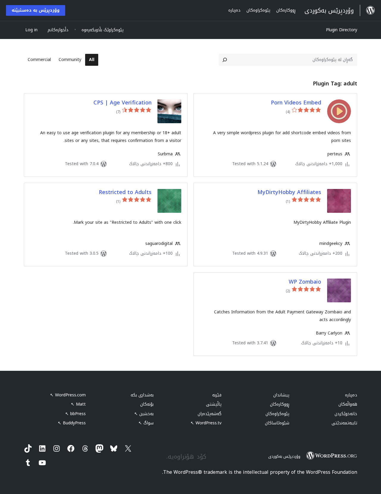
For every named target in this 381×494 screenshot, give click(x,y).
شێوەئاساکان (277, 423)
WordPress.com (68, 395)
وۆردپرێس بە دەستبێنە (36, 10)
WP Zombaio (305, 282)
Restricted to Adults (125, 192)
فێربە (216, 395)
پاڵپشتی (213, 404)
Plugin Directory (341, 30)
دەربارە (351, 395)
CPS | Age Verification (122, 102)
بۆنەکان (147, 404)
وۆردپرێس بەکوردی (284, 456)
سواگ (146, 423)
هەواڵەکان (347, 404)
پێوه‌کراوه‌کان (277, 414)
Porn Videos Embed (296, 102)
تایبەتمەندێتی (344, 423)
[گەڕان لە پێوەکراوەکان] (225, 60)
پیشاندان (281, 395)
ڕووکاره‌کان (279, 404)
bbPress (75, 414)
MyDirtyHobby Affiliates (289, 192)
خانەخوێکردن (346, 414)
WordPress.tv (205, 423)
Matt (78, 404)
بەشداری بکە (142, 395)
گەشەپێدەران (209, 414)
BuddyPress (72, 423)
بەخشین (144, 414)
